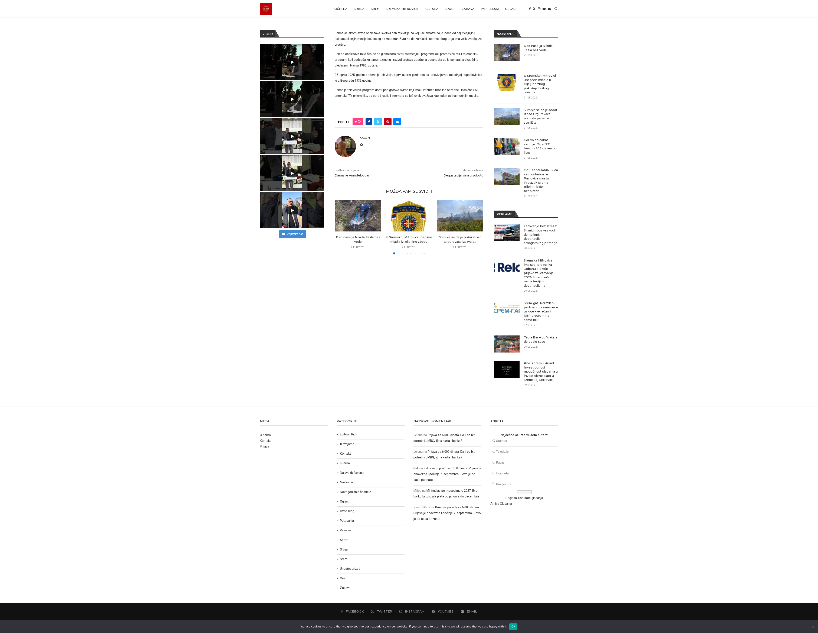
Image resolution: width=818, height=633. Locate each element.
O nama (265, 435)
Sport (450, 8)
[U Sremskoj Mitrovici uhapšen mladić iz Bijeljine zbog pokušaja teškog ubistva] (409, 215)
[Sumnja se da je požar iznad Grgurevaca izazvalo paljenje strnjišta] (460, 215)
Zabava (468, 8)
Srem (375, 8)
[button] (340, 227)
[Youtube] (544, 8)
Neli (416, 468)
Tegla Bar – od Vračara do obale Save (540, 339)
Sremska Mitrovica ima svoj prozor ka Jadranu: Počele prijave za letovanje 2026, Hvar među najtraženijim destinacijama (539, 273)
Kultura (431, 8)
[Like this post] (359, 121)
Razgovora (503, 484)
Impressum (490, 8)
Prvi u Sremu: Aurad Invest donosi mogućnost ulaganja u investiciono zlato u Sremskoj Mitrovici (541, 371)
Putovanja (347, 521)
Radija (500, 462)
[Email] (549, 8)
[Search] (556, 8)
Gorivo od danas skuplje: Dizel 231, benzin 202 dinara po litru (540, 146)
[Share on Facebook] (369, 121)
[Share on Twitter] (378, 121)
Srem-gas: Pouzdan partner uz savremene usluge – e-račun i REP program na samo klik (541, 311)
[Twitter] (534, 8)
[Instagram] (539, 8)
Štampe (501, 441)
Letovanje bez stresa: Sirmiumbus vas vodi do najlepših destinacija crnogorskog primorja (540, 234)
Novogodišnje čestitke (355, 492)
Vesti (343, 578)
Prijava (264, 446)
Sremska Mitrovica (402, 8)
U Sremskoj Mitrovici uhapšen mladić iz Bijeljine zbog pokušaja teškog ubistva (540, 84)
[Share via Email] (397, 121)
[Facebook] (530, 8)
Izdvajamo (347, 444)
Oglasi (510, 8)
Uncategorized (350, 569)
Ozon (365, 138)
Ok (513, 626)
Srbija (359, 8)
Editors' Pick (348, 434)
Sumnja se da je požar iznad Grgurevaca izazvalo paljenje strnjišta (540, 116)
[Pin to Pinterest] (388, 121)
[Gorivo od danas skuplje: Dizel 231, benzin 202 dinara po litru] (507, 146)
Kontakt (265, 441)
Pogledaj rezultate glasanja (524, 498)
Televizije (502, 452)
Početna (340, 8)
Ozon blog (347, 511)
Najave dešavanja (352, 473)
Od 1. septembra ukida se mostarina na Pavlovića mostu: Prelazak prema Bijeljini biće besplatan (541, 180)
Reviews (345, 530)
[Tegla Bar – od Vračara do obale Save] (507, 344)
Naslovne (346, 482)
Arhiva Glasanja (501, 504)
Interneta (502, 473)
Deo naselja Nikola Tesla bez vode (538, 48)
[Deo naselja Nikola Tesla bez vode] (358, 215)
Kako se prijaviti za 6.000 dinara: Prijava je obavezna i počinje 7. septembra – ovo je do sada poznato (447, 474)
